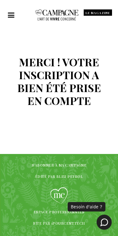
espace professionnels (59, 212)
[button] (11, 15)
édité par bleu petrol (59, 176)
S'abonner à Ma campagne (59, 165)
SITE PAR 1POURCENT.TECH (59, 223)
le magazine (98, 13)
